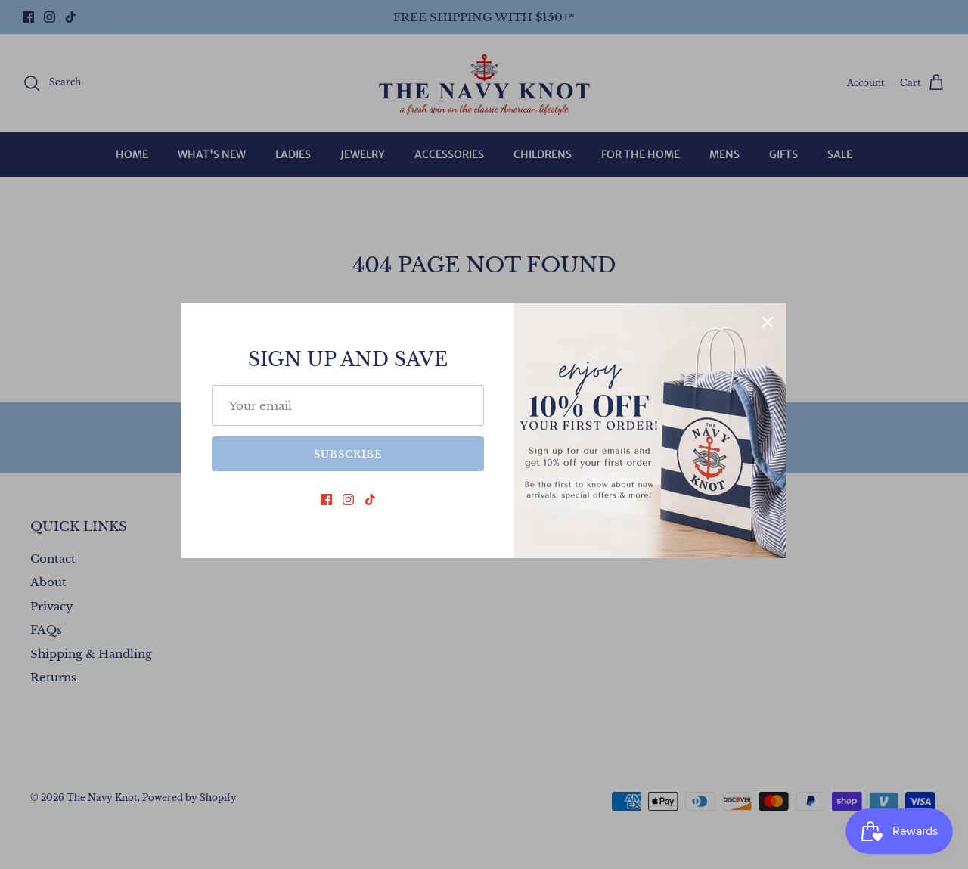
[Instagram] (348, 499)
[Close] (767, 322)
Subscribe (348, 454)
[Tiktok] (370, 499)
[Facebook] (326, 499)
